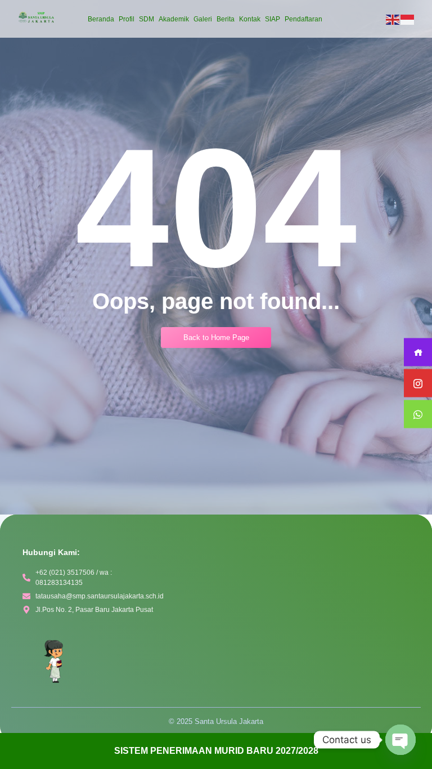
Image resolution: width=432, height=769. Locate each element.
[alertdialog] (216, 751)
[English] (393, 19)
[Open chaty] (400, 740)
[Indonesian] (407, 19)
